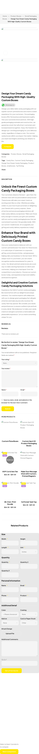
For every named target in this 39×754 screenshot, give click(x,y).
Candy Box (10, 160)
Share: (4, 169)
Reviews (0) (6, 324)
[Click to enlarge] (6, 53)
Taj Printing (20, 166)
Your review (6, 368)
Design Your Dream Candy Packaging (14, 163)
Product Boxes (15, 16)
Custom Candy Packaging (24, 160)
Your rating (6, 359)
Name (4, 390)
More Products (8, 417)
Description (7, 179)
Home (5, 16)
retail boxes (11, 166)
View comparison (9, 751)
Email (22, 390)
